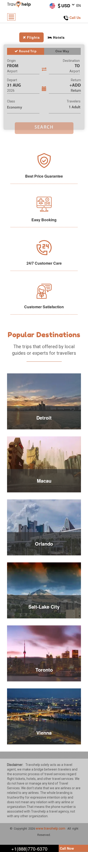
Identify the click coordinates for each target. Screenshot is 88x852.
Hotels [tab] (59, 37)
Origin (11, 61)
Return (76, 80)
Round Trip (27, 51)
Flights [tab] (33, 37)
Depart (12, 80)
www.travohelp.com (50, 828)
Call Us (75, 17)
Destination (71, 61)
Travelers (73, 101)
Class (11, 101)
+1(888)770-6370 (29, 848)
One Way (62, 51)
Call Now (67, 848)
